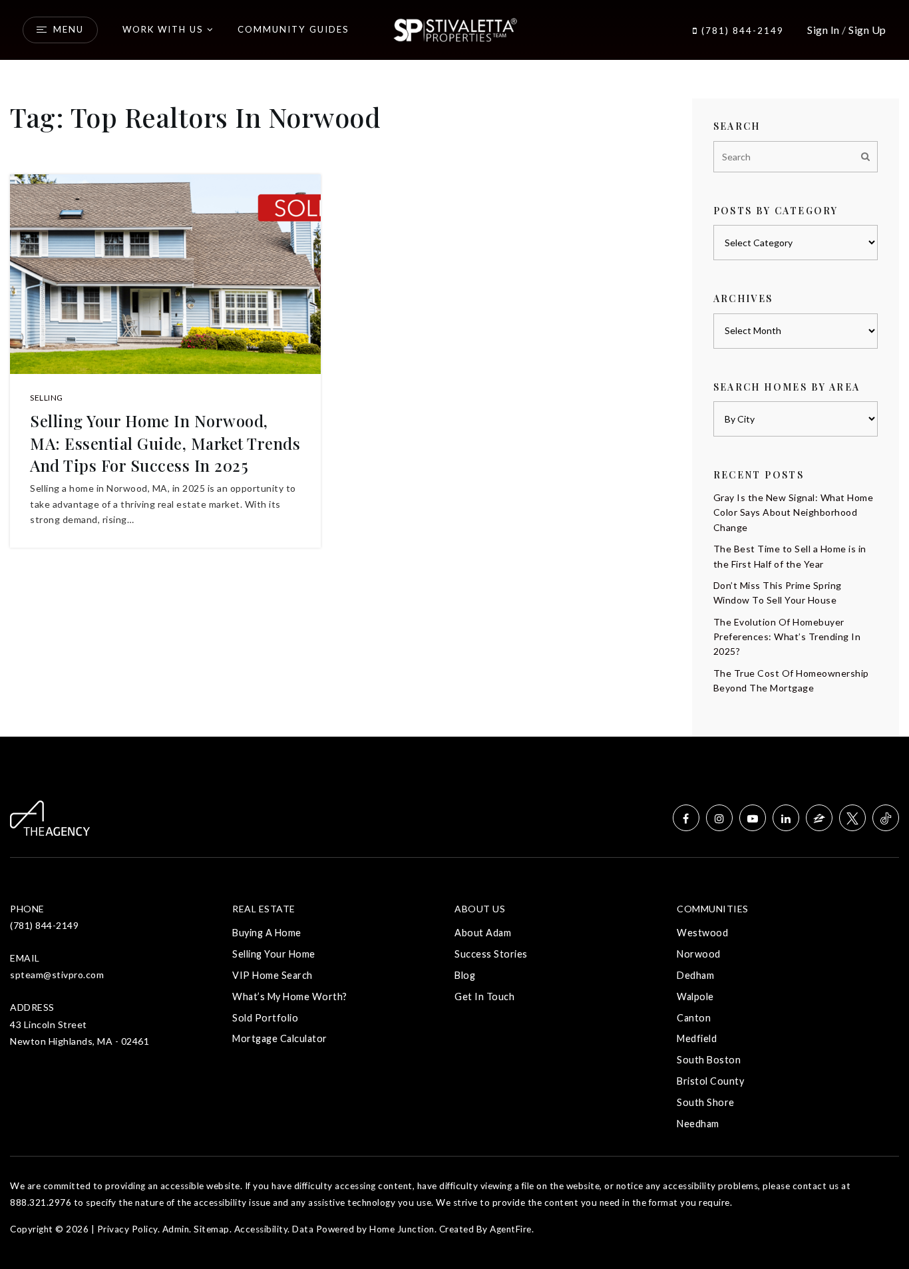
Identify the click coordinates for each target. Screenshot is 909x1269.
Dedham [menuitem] (695, 975)
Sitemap (212, 1229)
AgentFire (511, 1229)
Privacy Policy (127, 1229)
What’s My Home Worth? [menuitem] (289, 996)
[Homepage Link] (455, 28)
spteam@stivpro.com (57, 974)
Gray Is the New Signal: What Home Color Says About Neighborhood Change (793, 512)
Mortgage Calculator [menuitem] (279, 1038)
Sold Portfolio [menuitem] (265, 1017)
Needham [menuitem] (698, 1123)
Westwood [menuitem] (702, 932)
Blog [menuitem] (464, 975)
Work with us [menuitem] (163, 29)
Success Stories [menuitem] (491, 954)
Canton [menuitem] (694, 1017)
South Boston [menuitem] (709, 1059)
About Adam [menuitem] (482, 932)
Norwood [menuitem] (699, 954)
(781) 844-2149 (741, 30)
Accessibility (261, 1229)
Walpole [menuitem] (695, 996)
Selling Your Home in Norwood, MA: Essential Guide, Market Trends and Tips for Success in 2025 (165, 443)
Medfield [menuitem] (697, 1038)
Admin (176, 1229)
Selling (46, 398)
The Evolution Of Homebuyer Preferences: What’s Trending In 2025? (787, 636)
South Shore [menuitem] (706, 1102)
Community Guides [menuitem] (293, 29)
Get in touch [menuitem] (484, 996)
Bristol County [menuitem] (710, 1081)
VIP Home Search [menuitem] (272, 975)
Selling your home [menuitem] (273, 954)
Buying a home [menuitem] (266, 932)
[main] (454, 368)
